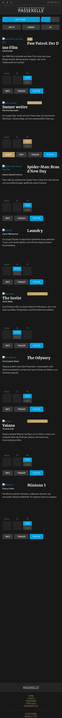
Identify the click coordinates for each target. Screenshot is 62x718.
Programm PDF (31, 706)
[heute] (58, 10)
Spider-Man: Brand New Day (43, 169)
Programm (31, 701)
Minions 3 (36, 485)
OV (50, 27)
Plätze (36, 91)
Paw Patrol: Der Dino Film (30, 45)
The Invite (11, 298)
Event (9, 154)
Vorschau (31, 703)
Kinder (31, 27)
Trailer (21, 91)
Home (31, 696)
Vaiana (8, 425)
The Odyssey (38, 358)
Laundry (35, 230)
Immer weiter (15, 107)
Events (31, 698)
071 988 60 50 (53, 2)
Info (8, 91)
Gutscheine (31, 714)
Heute (12, 27)
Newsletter (31, 716)
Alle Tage (20, 19)
